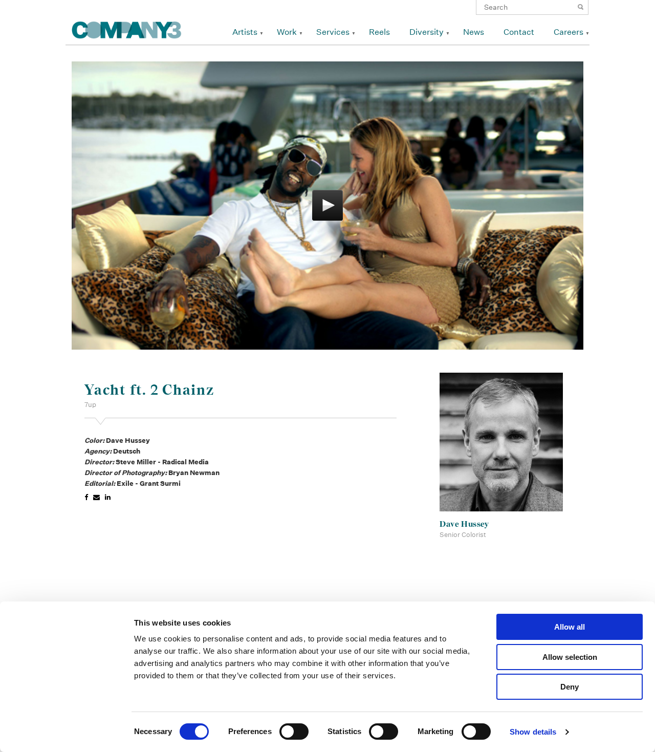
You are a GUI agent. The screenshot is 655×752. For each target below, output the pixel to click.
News (473, 32)
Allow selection (569, 657)
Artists (244, 32)
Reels (379, 32)
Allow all (569, 626)
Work (287, 32)
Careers (568, 32)
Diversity (426, 32)
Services (333, 32)
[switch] (294, 731)
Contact (519, 32)
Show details (533, 731)
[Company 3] (127, 28)
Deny (569, 686)
